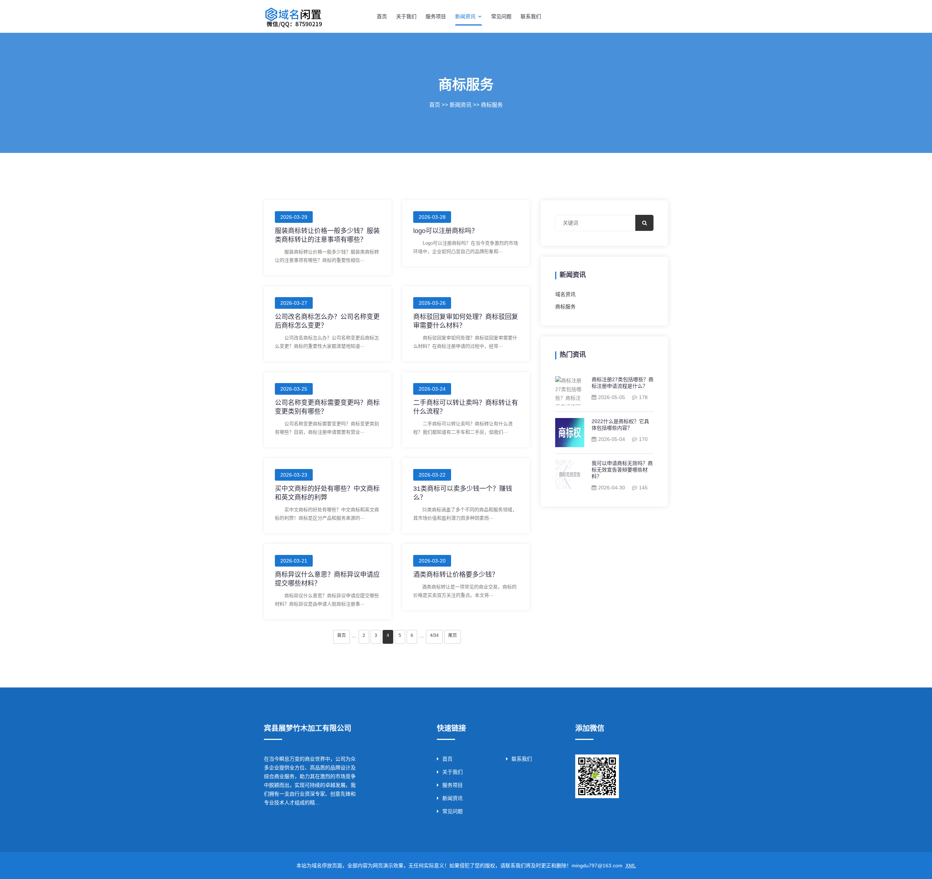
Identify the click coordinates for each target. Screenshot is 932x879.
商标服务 (492, 105)
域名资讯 (565, 294)
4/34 (434, 635)
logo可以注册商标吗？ (445, 230)
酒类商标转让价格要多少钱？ (455, 574)
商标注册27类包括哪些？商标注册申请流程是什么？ (622, 383)
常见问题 (501, 16)
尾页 (452, 635)
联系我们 (531, 16)
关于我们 (406, 16)
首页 (382, 16)
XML (630, 865)
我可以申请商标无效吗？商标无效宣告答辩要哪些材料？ (622, 469)
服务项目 (436, 16)
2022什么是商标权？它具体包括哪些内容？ (620, 424)
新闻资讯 (466, 16)
